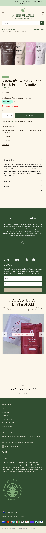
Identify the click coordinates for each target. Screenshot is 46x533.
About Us (5, 416)
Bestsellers (11, 29)
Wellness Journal (7, 426)
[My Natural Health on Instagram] (6, 452)
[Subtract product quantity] (4, 115)
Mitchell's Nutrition (10, 88)
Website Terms (30, 528)
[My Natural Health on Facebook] (2, 452)
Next (42, 29)
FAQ (3, 409)
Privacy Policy (21, 528)
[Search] (42, 23)
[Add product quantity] (11, 115)
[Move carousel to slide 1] (19, 393)
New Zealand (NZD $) (11, 512)
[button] (23, 334)
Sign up (23, 290)
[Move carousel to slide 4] (24, 393)
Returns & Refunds (8, 423)
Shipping (14, 121)
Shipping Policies (7, 419)
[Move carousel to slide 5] (26, 393)
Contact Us (5, 412)
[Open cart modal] (42, 13)
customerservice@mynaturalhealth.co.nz (19, 442)
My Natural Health (19, 516)
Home (3, 29)
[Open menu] (3, 13)
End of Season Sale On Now (12, 2)
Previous (36, 29)
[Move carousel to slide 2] (21, 393)
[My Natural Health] (23, 13)
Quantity (4, 111)
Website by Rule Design (9, 528)
